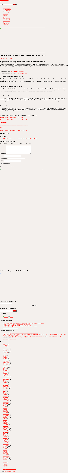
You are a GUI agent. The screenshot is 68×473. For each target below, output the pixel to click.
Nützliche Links (6, 12)
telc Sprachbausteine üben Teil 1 (18, 71)
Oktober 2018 (5, 402)
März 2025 (5, 358)
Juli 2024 (5, 368)
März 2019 (5, 396)
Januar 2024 (5, 375)
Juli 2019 (5, 391)
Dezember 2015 (6, 441)
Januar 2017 (5, 426)
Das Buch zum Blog (7, 9)
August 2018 (5, 404)
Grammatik (5, 119)
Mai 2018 (5, 408)
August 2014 (5, 460)
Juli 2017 (5, 418)
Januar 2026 (5, 346)
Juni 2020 (5, 380)
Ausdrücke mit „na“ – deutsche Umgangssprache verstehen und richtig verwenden (20, 326)
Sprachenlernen (20, 117)
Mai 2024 (5, 370)
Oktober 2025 (5, 350)
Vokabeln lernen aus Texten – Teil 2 (19, 337)
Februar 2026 (5, 345)
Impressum (5, 15)
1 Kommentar (13, 58)
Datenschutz (5, 14)
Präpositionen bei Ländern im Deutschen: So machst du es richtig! (24, 333)
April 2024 (5, 372)
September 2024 (6, 366)
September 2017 (6, 417)
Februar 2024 (5, 374)
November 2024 (6, 363)
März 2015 (5, 452)
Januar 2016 (5, 440)
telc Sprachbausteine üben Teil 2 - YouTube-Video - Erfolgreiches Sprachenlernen (20, 138)
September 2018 (6, 403)
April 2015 (5, 451)
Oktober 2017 (5, 416)
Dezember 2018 (6, 399)
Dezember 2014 (6, 456)
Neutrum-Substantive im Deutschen (10, 328)
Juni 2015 (5, 448)
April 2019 (5, 394)
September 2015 (6, 445)
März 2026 (5, 344)
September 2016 (6, 430)
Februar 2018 (5, 411)
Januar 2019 (5, 398)
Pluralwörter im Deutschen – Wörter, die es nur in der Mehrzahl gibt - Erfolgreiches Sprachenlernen (23, 336)
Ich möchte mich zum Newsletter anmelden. (11, 167)
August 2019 (5, 390)
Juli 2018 (5, 405)
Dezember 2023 (6, 376)
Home (4, 6)
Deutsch (6, 117)
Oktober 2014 (5, 458)
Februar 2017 (5, 424)
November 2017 (6, 415)
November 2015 (6, 442)
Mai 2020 (5, 381)
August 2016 (5, 432)
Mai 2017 (5, 421)
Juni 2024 (5, 369)
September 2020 (6, 379)
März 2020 (5, 384)
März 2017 (5, 423)
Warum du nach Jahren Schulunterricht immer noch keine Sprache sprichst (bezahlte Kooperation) (23, 323)
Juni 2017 (5, 420)
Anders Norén (8, 471)
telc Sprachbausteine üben (21, 73)
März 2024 (5, 373)
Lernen (10, 117)
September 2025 (6, 351)
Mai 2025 (5, 356)
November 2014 (6, 457)
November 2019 (6, 387)
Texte (27, 119)
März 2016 (5, 438)
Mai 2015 (5, 450)
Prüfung (13, 119)
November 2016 (6, 428)
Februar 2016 (5, 439)
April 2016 (5, 436)
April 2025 (5, 357)
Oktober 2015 (5, 444)
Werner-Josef (5, 339)
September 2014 (6, 459)
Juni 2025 (5, 355)
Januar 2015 (5, 454)
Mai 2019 (5, 393)
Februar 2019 (5, 397)
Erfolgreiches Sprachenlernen (9, 469)
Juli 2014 (5, 462)
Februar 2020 (5, 385)
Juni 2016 (5, 434)
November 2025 (6, 349)
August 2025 (5, 352)
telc (25, 119)
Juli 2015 (5, 447)
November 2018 (6, 400)
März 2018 (5, 410)
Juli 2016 (5, 433)
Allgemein (2, 117)
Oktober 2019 (5, 388)
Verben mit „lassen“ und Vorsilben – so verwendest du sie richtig (16, 324)
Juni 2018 (5, 406)
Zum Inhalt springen (4, 0)
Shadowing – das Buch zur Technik (53, 336)
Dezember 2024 (6, 362)
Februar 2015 (5, 453)
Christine (7, 58)
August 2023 (5, 378)
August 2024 (5, 367)
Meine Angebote (6, 8)
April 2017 (5, 422)
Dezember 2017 (6, 414)
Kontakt (4, 11)
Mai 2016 (5, 435)
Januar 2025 (5, 361)
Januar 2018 (5, 412)
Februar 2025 (5, 359)
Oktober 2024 (5, 364)
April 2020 (5, 382)
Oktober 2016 (5, 429)
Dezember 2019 (6, 386)
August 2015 (5, 446)
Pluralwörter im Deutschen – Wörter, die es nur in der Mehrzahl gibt (17, 325)
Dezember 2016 (6, 427)
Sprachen (14, 117)
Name (1, 156)
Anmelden (34, 305)
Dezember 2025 (6, 347)
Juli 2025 (5, 353)
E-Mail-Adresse (3, 158)
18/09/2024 (2, 58)
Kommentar (3, 153)
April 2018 (5, 409)
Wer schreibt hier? (6, 10)
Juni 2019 (5, 392)
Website (1, 160)
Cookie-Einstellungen (7, 466)
